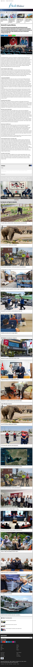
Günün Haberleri (18, 652)
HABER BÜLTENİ (4, 635)
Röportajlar (2, 648)
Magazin (17, 649)
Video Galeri (3, 12)
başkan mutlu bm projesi (4, 178)
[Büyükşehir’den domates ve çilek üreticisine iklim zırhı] (16, 300)
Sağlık (1, 647)
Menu (3, 10)
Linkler (17, 653)
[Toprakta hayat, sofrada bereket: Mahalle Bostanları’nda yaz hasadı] (16, 212)
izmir (11, 177)
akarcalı (22, 177)
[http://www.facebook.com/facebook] (1, 642)
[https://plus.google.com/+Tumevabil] (3, 642)
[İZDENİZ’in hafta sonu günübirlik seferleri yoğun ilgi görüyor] (16, 278)
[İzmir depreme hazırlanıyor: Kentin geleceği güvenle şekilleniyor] (16, 256)
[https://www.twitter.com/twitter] (6, 642)
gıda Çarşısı (10, 178)
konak (14, 177)
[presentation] (30, 165)
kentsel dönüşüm (3, 177)
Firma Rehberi (18, 656)
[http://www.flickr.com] (13, 642)
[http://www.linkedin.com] (9, 642)
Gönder (31, 637)
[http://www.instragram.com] (8, 642)
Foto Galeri (9, 12)
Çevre (17, 648)
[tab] (30, 165)
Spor (1, 649)
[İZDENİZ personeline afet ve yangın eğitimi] (16, 322)
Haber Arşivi (2, 653)
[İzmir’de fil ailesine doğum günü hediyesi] (16, 234)
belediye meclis (18, 177)
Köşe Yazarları (14, 12)
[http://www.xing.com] (11, 642)
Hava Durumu (3, 652)
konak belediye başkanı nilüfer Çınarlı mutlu (18, 178)
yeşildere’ (27, 177)
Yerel (1, 646)
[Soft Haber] (16, 5)
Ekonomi (17, 646)
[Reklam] (2, 658)
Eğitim (17, 647)
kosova (25, 177)
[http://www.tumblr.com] (15, 642)
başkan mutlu (8, 177)
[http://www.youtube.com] (4, 642)
